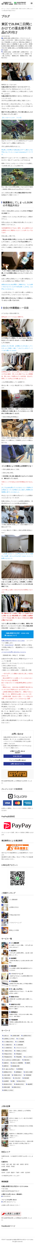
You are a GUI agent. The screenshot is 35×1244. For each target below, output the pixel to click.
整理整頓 (20, 1069)
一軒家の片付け (8, 1051)
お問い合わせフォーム (17, 764)
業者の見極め (6, 46)
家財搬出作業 (15, 1066)
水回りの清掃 (28, 46)
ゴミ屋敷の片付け (8, 1041)
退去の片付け (21, 1081)
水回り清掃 (7, 1075)
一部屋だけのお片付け (19, 40)
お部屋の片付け (15, 38)
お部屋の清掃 (14, 8)
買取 (13, 1081)
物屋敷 (9, 48)
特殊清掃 (26, 1078)
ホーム (3, 8)
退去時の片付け (28, 48)
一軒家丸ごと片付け (21, 1051)
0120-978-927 (9, 645)
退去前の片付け (8, 1084)
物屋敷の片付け (24, 56)
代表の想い (27, 1060)
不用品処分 (19, 1054)
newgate (5, 50)
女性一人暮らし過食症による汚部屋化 (20, 1110)
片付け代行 (4, 48)
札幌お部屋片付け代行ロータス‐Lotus (13, 640)
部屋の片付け (16, 1087)
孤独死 (28, 1063)
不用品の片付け (8, 1054)
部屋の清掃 (7, 1087)
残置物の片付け (8, 1072)
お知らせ (6, 1035)
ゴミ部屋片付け (8, 1048)
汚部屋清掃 (28, 1075)
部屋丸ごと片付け (8, 1090)
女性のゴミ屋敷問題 (12, 44)
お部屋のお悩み (7, 52)
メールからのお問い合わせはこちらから (13, 652)
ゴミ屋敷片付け (8, 1045)
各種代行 (27, 42)
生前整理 (6, 1081)
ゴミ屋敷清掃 (20, 1041)
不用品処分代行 (8, 1057)
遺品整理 (30, 1084)
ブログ (8, 8)
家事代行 (6, 1066)
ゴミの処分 (21, 1039)
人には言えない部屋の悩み (18, 42)
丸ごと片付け (28, 1057)
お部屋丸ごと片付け (9, 1039)
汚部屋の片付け (17, 1075)
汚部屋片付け (7, 1078)
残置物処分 (21, 46)
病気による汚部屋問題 (18, 48)
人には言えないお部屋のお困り (12, 1060)
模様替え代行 (14, 46)
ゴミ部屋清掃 (19, 1045)
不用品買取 (7, 42)
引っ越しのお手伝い (23, 44)
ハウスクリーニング (24, 38)
